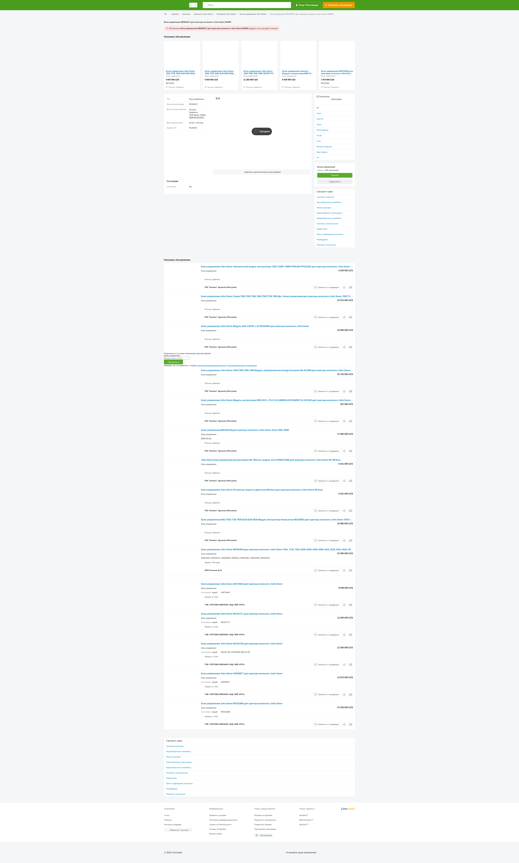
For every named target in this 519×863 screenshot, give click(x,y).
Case (319, 113)
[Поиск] (205, 5)
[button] (261, 172)
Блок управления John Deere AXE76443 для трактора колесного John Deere (241, 584)
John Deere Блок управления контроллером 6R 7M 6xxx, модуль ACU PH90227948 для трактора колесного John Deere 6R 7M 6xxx (270, 460)
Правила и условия (217, 815)
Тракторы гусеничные (326, 245)
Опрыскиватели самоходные (329, 213)
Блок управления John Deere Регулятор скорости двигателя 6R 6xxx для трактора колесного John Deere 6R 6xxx (262, 490)
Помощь (168, 820)
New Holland (322, 152)
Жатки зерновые (324, 208)
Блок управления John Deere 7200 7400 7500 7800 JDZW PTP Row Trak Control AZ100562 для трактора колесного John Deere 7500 (259, 72)
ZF (318, 158)
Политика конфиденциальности (223, 820)
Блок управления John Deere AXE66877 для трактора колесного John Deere (241, 673)
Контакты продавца (172, 824)
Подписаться (173, 362)
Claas (319, 124)
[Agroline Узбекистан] (175, 5)
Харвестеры (322, 229)
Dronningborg (322, 130)
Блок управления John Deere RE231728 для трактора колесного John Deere (241, 644)
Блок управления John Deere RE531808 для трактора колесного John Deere (241, 703)
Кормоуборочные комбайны (329, 218)
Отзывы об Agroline (217, 829)
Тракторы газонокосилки (327, 224)
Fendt (319, 135)
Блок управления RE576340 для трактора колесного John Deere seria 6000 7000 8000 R (337, 72)
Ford (319, 141)
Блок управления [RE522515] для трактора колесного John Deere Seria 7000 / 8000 (245, 430)
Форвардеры (322, 239)
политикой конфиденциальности (211, 365)
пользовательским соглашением (242, 365)
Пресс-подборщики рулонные (330, 234)
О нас (166, 815)
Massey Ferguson (324, 146)
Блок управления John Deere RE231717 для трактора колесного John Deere (241, 614)
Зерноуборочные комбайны (329, 202)
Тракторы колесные (325, 197)
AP (318, 108)
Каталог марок (215, 834)
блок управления (196, 99)
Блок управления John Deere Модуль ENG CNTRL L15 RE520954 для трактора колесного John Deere (255, 326)
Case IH (320, 119)
